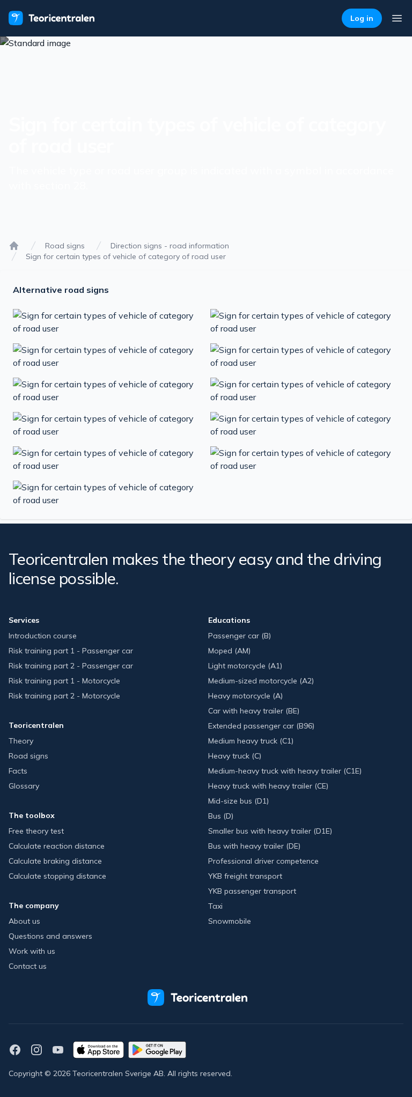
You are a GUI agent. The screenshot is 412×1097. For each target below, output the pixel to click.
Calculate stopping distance (57, 876)
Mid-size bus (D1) (238, 801)
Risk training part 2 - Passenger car (71, 666)
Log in (361, 18)
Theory (21, 741)
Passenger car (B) (239, 635)
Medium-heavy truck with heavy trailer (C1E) (285, 771)
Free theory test (36, 831)
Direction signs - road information (170, 246)
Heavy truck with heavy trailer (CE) (268, 786)
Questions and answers (50, 936)
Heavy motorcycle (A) (245, 696)
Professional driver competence (263, 861)
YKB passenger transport (252, 891)
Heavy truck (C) (234, 756)
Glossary (24, 786)
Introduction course (43, 635)
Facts (18, 771)
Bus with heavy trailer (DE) (254, 846)
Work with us (32, 951)
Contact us (28, 966)
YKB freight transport (245, 876)
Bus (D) (220, 816)
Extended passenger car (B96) (261, 726)
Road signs (65, 246)
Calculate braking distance (55, 861)
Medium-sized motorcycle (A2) (261, 681)
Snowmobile (229, 921)
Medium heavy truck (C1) (250, 741)
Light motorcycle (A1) (245, 666)
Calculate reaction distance (57, 846)
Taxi (215, 906)
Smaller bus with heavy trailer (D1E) (270, 831)
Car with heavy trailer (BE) (253, 711)
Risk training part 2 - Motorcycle (64, 696)
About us (24, 921)
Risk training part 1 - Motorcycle (64, 681)
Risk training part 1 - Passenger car (71, 651)
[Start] (14, 245)
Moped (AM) (229, 651)
